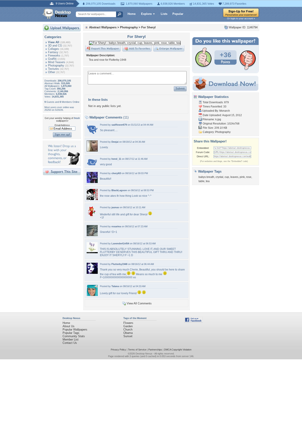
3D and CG (55, 45)
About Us (69, 326)
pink (242, 177)
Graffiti (52, 58)
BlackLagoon (119, 190)
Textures (53, 68)
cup (227, 177)
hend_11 (116, 159)
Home (132, 14)
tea (208, 181)
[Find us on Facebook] (193, 321)
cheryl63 (116, 173)
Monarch (224, 110)
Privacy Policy (118, 349)
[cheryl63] (92, 182)
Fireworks (54, 55)
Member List (70, 339)
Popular (177, 14)
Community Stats (74, 336)
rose (248, 177)
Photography (56, 65)
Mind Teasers (56, 62)
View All (53, 42)
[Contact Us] (63, 163)
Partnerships (155, 349)
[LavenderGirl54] (92, 252)
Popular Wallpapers (75, 329)
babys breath (206, 177)
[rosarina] (92, 235)
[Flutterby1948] (92, 272)
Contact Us (70, 342)
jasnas (115, 207)
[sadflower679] (92, 133)
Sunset (127, 336)
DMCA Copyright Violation (177, 349)
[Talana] (92, 295)
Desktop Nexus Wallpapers (57, 14)
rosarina (116, 226)
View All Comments (139, 303)
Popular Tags (71, 333)
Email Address (62, 125)
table (202, 181)
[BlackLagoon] (92, 199)
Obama (128, 333)
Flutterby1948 (119, 264)
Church (127, 329)
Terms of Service (137, 349)
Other (51, 72)
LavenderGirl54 (120, 243)
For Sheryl (148, 27)
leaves (234, 177)
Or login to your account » (241, 18)
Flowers (128, 323)
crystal (219, 177)
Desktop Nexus (144, 353)
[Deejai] (92, 150)
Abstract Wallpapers (103, 27)
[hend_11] (92, 164)
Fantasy (53, 52)
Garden (128, 326)
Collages (53, 49)
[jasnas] (92, 216)
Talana (115, 286)
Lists (164, 14)
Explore (146, 14)
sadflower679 (119, 124)
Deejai (115, 141)
